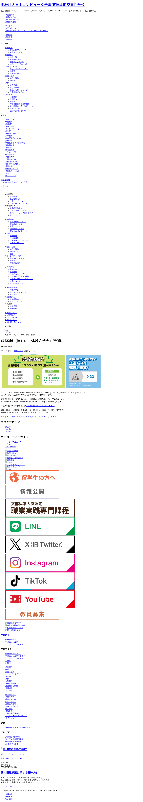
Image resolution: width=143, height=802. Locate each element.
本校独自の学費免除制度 (19, 104)
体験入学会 (14, 290)
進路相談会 (9, 145)
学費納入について (17, 102)
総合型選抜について (18, 111)
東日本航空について (18, 50)
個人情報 (13, 309)
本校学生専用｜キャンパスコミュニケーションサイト (26, 31)
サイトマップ (10, 176)
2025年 (8, 429)
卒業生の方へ (10, 157)
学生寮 (12, 71)
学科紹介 (9, 124)
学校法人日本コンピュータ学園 (17, 727)
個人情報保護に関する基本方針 (20, 772)
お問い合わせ (10, 28)
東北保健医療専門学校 (14, 739)
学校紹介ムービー (17, 229)
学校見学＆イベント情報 (15, 143)
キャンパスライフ (12, 129)
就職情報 (13, 85)
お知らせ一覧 (10, 152)
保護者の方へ (10, 155)
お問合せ (9, 690)
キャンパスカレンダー (19, 69)
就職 (7, 233)
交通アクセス (15, 226)
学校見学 (9, 37)
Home (7, 330)
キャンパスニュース (13, 442)
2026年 (8, 427)
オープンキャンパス (18, 292)
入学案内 (13, 97)
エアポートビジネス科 (19, 64)
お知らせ (13, 215)
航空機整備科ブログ (18, 208)
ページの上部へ (7, 786)
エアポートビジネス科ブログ (21, 213)
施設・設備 (14, 78)
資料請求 (9, 35)
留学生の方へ (10, 159)
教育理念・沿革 (16, 52)
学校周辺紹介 (15, 73)
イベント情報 (10, 447)
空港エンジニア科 (17, 62)
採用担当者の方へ (17, 92)
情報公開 (9, 166)
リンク (8, 173)
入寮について (15, 109)
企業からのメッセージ (19, 90)
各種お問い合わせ (12, 171)
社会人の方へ (11, 317)
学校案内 (9, 122)
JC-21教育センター (12, 744)
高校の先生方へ (11, 162)
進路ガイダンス (16, 302)
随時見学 (13, 294)
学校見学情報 (11, 287)
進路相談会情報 (11, 686)
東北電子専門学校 (12, 737)
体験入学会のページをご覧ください (40, 406)
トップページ (10, 119)
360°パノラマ (15, 80)
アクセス (9, 26)
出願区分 (13, 99)
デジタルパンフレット (19, 231)
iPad (11, 254)
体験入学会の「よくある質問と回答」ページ (29, 416)
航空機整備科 (15, 59)
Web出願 (8, 39)
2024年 (8, 432)
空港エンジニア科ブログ (19, 210)
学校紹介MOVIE (11, 169)
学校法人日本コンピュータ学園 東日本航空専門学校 (43, 5)
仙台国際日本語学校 (13, 742)
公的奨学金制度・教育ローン (21, 106)
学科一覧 (13, 57)
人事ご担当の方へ (12, 706)
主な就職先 (14, 87)
